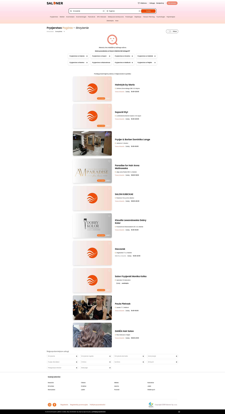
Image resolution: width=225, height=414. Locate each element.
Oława (83, 383)
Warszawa (51, 390)
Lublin (83, 390)
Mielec (116, 383)
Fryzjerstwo (54, 17)
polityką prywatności (99, 412)
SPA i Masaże (101, 17)
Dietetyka (110, 21)
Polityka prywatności (97, 405)
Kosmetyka (70, 17)
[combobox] (87, 11)
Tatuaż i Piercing (149, 17)
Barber (62, 17)
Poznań (116, 390)
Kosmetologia (81, 17)
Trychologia (160, 17)
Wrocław (51, 386)
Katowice (150, 383)
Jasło (149, 386)
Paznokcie (91, 17)
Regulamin (64, 405)
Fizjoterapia (171, 17)
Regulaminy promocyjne (79, 405)
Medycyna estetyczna (116, 17)
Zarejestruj (160, 3)
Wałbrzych (151, 390)
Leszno (116, 386)
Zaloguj (152, 3)
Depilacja (137, 17)
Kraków (83, 386)
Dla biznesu (172, 3)
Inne (116, 21)
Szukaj (148, 11)
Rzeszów (51, 383)
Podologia (129, 17)
